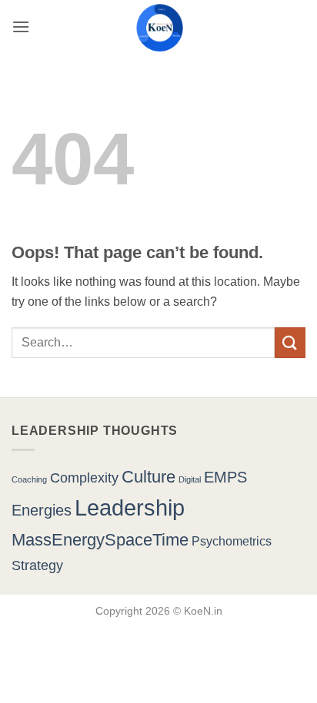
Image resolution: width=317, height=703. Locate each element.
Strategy (37, 565)
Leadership (130, 507)
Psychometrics (232, 541)
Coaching (29, 479)
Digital (190, 479)
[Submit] (290, 342)
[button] (21, 26)
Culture (148, 476)
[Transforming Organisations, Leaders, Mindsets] (159, 26)
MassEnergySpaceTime (100, 539)
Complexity (84, 477)
